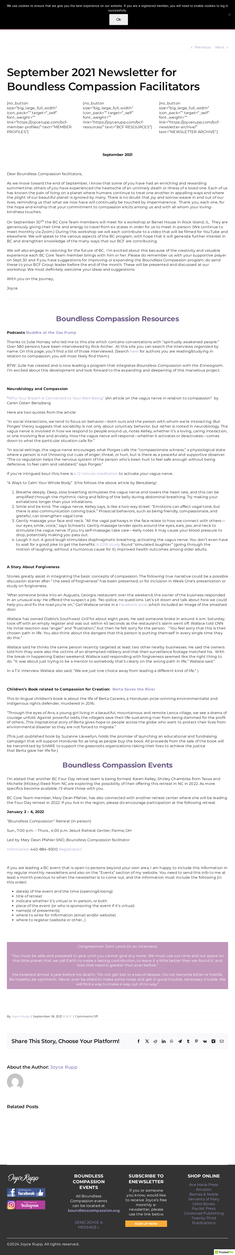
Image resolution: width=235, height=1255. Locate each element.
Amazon (203, 1189)
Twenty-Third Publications (203, 1220)
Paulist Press (204, 1208)
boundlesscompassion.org (94, 1210)
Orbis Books (204, 1204)
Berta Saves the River (133, 689)
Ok (118, 19)
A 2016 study (108, 544)
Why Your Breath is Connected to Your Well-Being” (56, 398)
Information (18, 849)
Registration (70, 849)
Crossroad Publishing (204, 1213)
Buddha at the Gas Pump (52, 332)
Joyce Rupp (21, 1016)
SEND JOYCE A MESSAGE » (89, 1224)
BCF (69, 1016)
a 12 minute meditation (96, 473)
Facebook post (133, 604)
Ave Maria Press (203, 1185)
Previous (203, 47)
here (135, 351)
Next (219, 47)
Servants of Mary (203, 1199)
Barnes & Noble (203, 1194)
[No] (229, 14)
